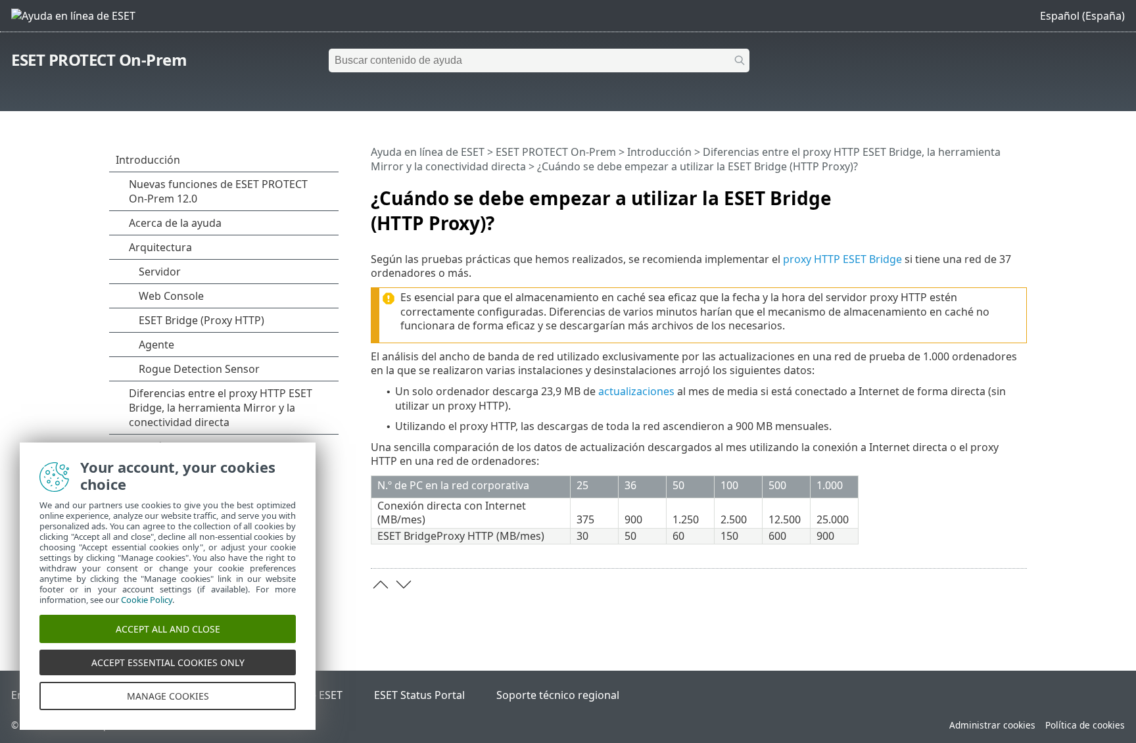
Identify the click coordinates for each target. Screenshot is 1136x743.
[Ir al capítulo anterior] (380, 584)
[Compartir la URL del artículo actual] (980, 192)
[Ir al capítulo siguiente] (404, 584)
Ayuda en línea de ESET (428, 152)
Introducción (659, 152)
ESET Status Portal (419, 695)
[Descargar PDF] (1000, 192)
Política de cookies (1085, 725)
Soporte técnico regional (557, 695)
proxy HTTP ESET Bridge (842, 259)
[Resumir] (1019, 192)
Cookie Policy (146, 600)
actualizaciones (636, 391)
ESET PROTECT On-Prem (99, 59)
